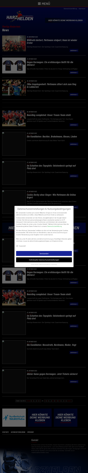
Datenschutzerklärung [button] (44, 264)
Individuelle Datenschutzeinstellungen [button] (44, 260)
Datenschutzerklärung (54, 226)
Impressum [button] (54, 264)
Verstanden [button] (44, 253)
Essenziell (22, 246)
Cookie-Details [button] (34, 264)
